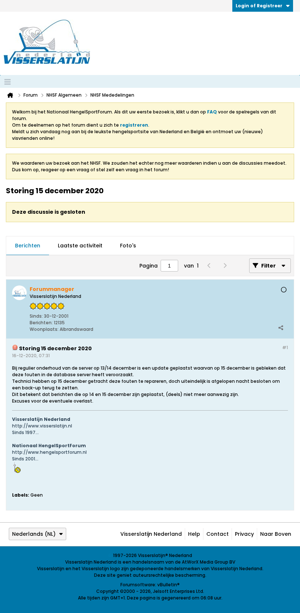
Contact (217, 534)
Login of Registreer (259, 6)
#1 (285, 347)
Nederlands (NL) (34, 534)
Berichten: (41, 322)
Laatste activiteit (80, 245)
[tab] (27, 245)
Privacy (244, 534)
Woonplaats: (44, 329)
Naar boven (275, 534)
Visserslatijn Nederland (151, 534)
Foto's (128, 245)
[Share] (280, 327)
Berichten (27, 245)
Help (194, 534)
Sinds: (36, 316)
